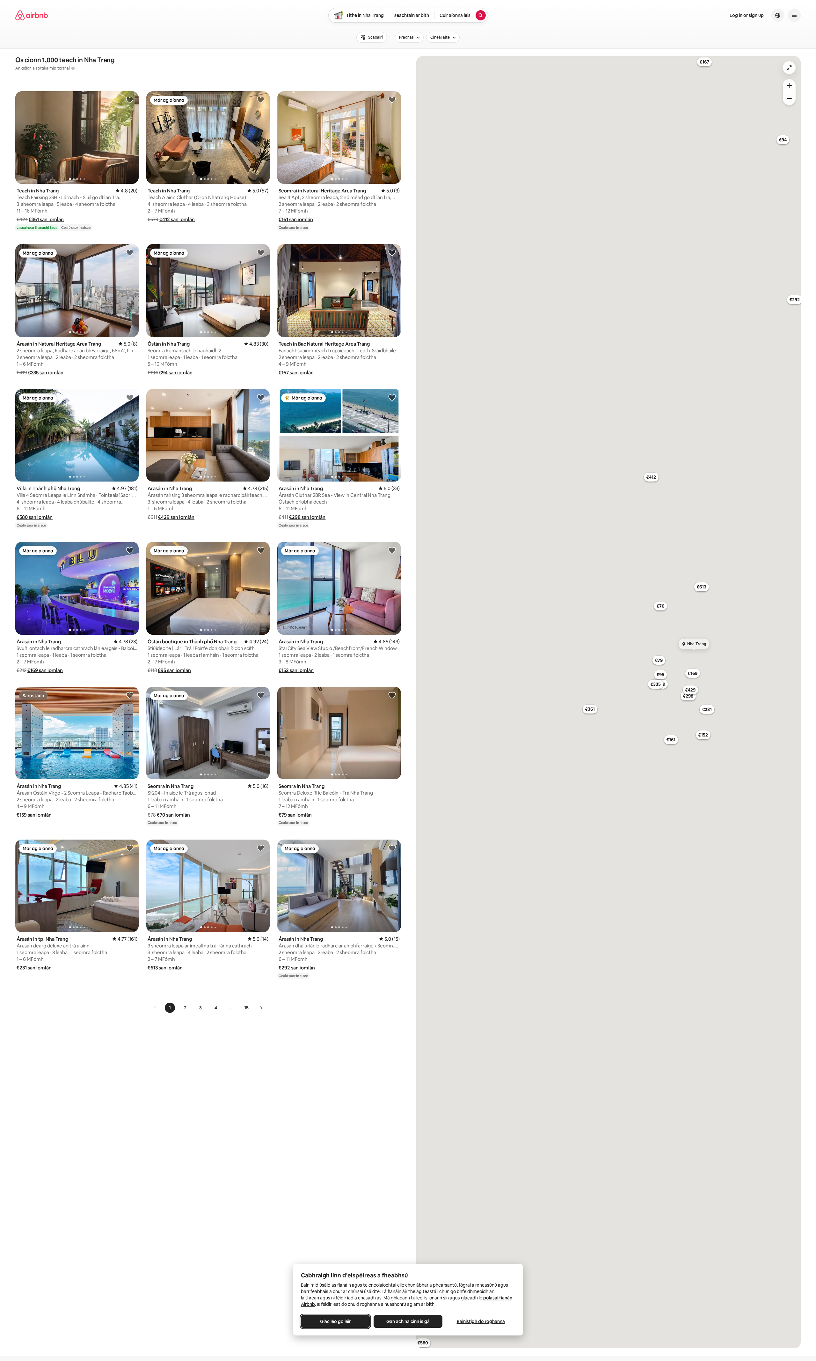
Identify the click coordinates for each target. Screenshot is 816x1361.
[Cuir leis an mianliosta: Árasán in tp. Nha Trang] (130, 848)
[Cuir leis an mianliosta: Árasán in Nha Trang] (261, 397)
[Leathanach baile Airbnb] (31, 15)
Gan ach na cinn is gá (408, 1321)
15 (246, 1008)
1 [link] (170, 1008)
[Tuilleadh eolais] (73, 68)
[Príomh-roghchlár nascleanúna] (794, 15)
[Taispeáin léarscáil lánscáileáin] (789, 67)
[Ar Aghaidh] (261, 1008)
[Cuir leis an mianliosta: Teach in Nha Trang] (130, 99)
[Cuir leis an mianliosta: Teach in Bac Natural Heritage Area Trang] (392, 252)
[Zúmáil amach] (789, 98)
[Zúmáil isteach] (789, 85)
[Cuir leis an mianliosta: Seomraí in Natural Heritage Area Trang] (392, 99)
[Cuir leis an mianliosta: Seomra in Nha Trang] (261, 695)
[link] (155, 1008)
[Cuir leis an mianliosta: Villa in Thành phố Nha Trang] (130, 397)
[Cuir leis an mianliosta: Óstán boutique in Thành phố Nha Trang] (261, 550)
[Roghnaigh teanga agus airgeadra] (777, 15)
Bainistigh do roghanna (481, 1321)
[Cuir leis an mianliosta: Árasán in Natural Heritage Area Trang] (130, 252)
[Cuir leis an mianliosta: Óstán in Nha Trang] (261, 252)
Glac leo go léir (335, 1321)
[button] (46, 219)
